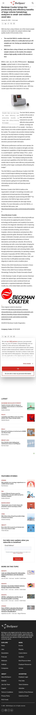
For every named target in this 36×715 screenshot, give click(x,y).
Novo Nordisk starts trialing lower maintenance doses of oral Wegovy (10, 443)
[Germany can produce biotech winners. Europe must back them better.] (31, 585)
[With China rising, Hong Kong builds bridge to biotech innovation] (31, 517)
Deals (3, 429)
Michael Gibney (4, 434)
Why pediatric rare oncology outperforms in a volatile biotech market (13, 483)
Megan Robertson (22, 613)
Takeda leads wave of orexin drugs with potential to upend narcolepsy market (11, 505)
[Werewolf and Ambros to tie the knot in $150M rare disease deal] (31, 432)
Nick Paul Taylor (5, 445)
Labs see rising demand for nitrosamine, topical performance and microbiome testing (13, 574)
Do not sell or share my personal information (18, 373)
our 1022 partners (12, 341)
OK (18, 368)
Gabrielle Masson (5, 420)
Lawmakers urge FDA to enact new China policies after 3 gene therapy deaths (12, 417)
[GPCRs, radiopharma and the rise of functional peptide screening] (31, 596)
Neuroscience (5, 503)
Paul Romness (4, 485)
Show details (27, 363)
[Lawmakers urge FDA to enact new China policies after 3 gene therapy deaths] (31, 418)
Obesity (3, 525)
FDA (2, 491)
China (3, 514)
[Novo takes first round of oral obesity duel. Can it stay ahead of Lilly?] (31, 528)
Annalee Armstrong (5, 519)
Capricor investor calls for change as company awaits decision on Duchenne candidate (12, 406)
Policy (3, 414)
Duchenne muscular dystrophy (11, 403)
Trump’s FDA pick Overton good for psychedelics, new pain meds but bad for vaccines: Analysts (12, 495)
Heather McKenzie (5, 410)
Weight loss (5, 440)
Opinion (3, 480)
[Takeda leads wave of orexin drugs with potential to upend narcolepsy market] (31, 506)
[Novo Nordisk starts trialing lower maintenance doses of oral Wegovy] (31, 443)
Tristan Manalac (5, 530)
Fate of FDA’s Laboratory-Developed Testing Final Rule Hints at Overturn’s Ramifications (12, 609)
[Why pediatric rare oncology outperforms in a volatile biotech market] (31, 483)
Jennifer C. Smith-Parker (20, 578)
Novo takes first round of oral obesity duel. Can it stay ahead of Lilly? (12, 527)
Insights (4, 571)
